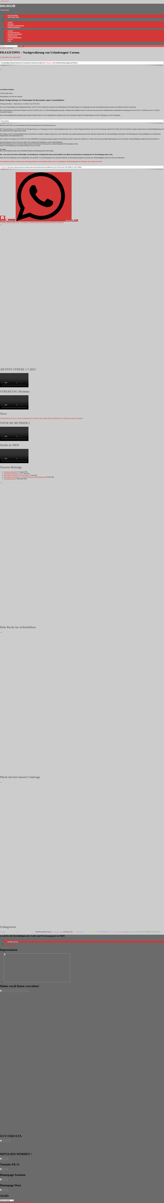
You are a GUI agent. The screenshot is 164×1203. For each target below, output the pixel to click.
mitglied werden (12, 36)
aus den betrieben (13, 15)
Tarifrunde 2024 (139, 932)
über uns (10, 39)
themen (6, 19)
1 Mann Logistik (125, 931)
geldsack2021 (16, 57)
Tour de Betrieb (102, 932)
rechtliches (7, 20)
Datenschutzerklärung (10, 945)
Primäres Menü (5, 10)
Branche (6, 13)
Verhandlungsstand (9, 479)
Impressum (7, 943)
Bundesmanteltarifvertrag (43, 932)
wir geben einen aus (14, 32)
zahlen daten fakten (13, 17)
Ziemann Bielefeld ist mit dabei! (49, 222)
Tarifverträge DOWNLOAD (12, 473)
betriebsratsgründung (14, 27)
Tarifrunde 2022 (68, 932)
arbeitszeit (11, 24)
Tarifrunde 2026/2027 (10, 472)
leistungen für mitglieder (15, 34)
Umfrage (10, 30)
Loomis (53, 931)
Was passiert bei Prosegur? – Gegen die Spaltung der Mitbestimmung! (25, 477)
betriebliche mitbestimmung (16, 25)
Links (9, 41)
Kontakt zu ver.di (9, 940)
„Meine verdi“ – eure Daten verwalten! (17, 222)
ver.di (5, 29)
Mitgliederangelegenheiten (12, 42)
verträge (10, 22)
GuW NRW (131, 931)
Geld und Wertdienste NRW (90, 931)
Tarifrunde (118, 932)
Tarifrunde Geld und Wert (152, 932)
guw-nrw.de (7, 5)
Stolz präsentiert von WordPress (23, 1202)
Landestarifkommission (15, 37)
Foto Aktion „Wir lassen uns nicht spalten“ (16, 475)
